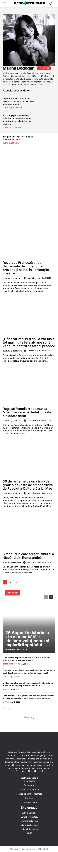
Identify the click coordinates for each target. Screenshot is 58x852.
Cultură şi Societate (12, 107)
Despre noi (29, 785)
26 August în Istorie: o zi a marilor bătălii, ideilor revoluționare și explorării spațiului (27, 638)
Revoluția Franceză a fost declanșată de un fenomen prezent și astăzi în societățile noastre (26, 268)
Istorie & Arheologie (12, 562)
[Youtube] (35, 771)
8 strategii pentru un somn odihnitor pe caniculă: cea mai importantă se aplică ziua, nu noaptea (17, 119)
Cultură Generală (11, 143)
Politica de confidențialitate (29, 794)
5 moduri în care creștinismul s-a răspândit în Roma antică (28, 555)
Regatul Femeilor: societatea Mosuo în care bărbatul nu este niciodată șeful (27, 412)
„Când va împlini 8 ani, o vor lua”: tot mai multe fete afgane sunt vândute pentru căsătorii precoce (29, 342)
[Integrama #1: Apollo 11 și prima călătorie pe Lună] (47, 140)
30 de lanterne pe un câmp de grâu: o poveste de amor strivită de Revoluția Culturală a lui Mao (28, 484)
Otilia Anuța (10, 649)
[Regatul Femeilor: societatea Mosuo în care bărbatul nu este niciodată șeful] (29, 386)
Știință (6, 677)
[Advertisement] (29, 191)
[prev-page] (46, 597)
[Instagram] (22, 771)
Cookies (29, 798)
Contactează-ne (29, 802)
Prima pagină (29, 781)
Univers (6, 702)
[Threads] (41, 771)
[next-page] (21, 582)
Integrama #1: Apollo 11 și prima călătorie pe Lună (18, 138)
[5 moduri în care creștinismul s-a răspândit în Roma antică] (29, 531)
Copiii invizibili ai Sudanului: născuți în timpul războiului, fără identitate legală (18, 101)
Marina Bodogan (34, 278)
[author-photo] (25, 278)
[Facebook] (16, 771)
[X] (29, 771)
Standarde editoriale (29, 789)
